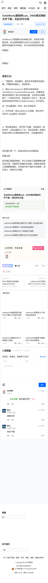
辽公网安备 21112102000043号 (25, 569)
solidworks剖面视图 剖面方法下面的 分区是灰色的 (23, 223)
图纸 (10, 8)
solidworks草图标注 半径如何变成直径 (19, 227)
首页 (3, 8)
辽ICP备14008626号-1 (24, 566)
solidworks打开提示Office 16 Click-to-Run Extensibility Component (36, 283)
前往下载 (41, 24)
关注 (34, 32)
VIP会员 (31, 8)
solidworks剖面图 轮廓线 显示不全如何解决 (21, 235)
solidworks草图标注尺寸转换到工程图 (18, 231)
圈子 (39, 8)
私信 (42, 32)
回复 (42, 404)
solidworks (8, 24)
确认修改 (43, 357)
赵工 (9, 410)
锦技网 (30, 562)
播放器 (23, 8)
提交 (42, 385)
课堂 (16, 8)
